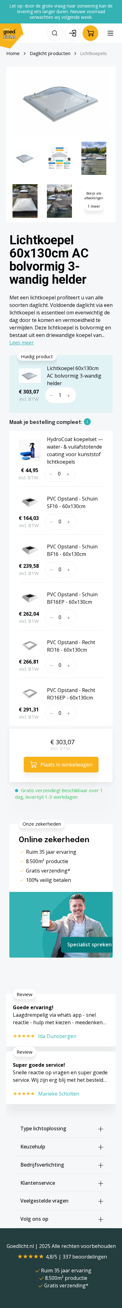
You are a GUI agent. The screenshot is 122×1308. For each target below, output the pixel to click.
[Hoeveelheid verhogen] (70, 395)
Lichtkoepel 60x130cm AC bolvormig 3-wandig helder (74, 376)
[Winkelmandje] (90, 33)
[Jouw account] (72, 33)
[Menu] (110, 33)
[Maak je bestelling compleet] (87, 422)
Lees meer (21, 342)
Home (13, 53)
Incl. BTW (60, 748)
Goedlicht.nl (21, 1246)
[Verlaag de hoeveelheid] (50, 395)
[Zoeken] (55, 33)
